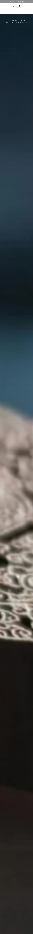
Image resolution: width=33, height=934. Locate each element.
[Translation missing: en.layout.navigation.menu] (2, 6)
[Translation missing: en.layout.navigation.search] (29, 6)
